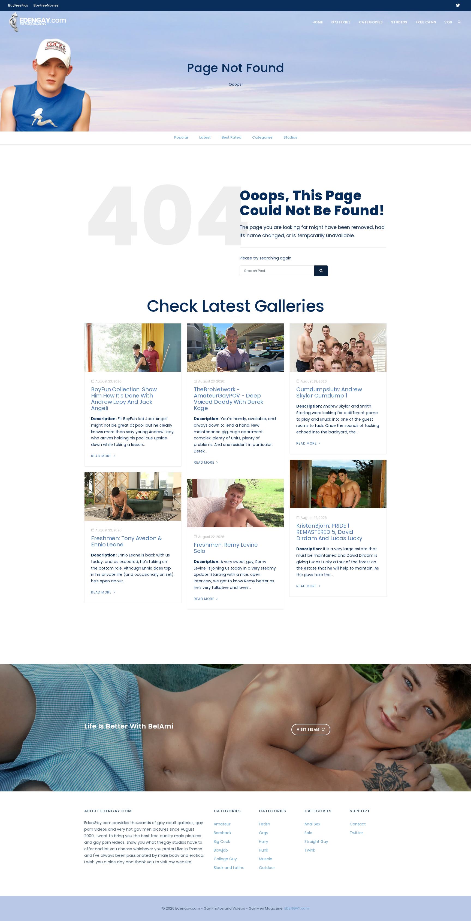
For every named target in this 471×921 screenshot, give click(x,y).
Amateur (222, 824)
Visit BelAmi (309, 729)
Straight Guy (316, 841)
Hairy (263, 841)
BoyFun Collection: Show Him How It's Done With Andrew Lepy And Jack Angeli (124, 398)
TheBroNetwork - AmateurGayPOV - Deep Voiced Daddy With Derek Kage (229, 398)
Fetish (264, 824)
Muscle (265, 859)
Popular (181, 137)
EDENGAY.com (296, 908)
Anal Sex (312, 824)
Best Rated (231, 137)
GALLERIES (341, 22)
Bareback (222, 833)
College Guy (225, 859)
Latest (205, 137)
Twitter (356, 833)
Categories (371, 22)
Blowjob (221, 850)
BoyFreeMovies (46, 5)
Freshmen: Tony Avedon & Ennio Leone (126, 541)
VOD (448, 22)
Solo (308, 833)
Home (317, 22)
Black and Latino (229, 867)
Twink (309, 850)
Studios (399, 22)
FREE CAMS (426, 22)
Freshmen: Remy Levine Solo (226, 548)
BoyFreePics (18, 5)
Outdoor (267, 867)
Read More (102, 456)
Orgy (263, 833)
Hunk (263, 850)
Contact (358, 824)
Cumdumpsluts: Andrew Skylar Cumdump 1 (329, 392)
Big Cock (222, 841)
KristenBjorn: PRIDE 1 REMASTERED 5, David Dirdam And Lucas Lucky (329, 532)
